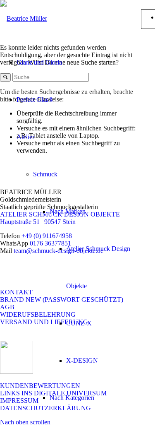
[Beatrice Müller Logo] (23, 18)
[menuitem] (77, 62)
